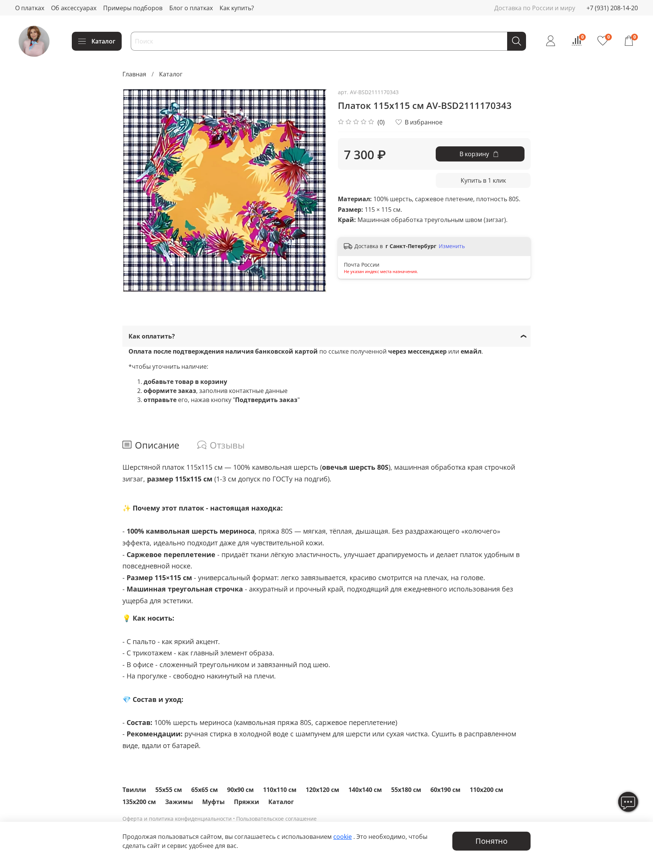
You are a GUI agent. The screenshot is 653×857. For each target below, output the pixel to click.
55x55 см (168, 790)
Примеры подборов (132, 8)
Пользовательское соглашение (276, 818)
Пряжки (246, 802)
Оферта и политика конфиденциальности (177, 818)
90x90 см (240, 790)
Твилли (134, 790)
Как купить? (237, 8)
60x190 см (445, 790)
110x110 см (280, 790)
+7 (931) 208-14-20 (612, 8)
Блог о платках (191, 8)
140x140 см (365, 790)
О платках (29, 8)
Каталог (103, 41)
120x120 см (322, 790)
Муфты (213, 802)
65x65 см (204, 790)
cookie (342, 836)
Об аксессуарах (73, 8)
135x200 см (139, 802)
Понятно (491, 841)
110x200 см (486, 790)
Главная (134, 74)
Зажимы (179, 802)
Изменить (452, 246)
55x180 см (406, 790)
